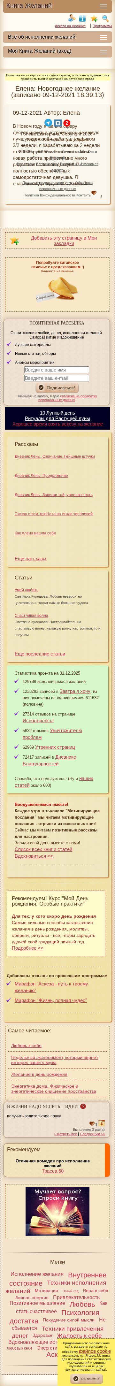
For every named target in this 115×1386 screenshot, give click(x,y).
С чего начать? (30, 151)
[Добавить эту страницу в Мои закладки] (94, 18)
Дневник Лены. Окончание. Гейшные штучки (55, 456)
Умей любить (26, 590)
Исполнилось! (47, 164)
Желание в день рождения (39, 1074)
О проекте (52, 151)
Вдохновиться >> (34, 856)
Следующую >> (92, 1134)
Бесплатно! (69, 164)
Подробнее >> (27, 948)
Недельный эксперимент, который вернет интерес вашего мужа (54, 1060)
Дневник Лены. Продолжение (41, 475)
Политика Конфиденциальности (49, 195)
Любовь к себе (26, 1045)
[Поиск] (105, 18)
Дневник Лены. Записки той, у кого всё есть (54, 495)
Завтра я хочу (75, 691)
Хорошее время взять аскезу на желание (57, 423)
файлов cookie (95, 1351)
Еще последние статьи (40, 653)
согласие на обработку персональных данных (67, 398)
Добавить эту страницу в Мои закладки (64, 240)
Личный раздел (74, 151)
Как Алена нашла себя (35, 533)
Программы (102, 26)
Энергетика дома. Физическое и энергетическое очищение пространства (53, 1089)
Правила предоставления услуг (48, 183)
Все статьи (26, 164)
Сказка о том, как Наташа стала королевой (54, 514)
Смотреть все (65, 1134)
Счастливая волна (31, 615)
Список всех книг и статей (43, 849)
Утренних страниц (55, 747)
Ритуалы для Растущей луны (57, 418)
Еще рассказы (30, 558)
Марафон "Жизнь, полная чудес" (51, 1000)
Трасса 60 (53, 1171)
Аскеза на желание (70, 26)
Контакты (83, 195)
